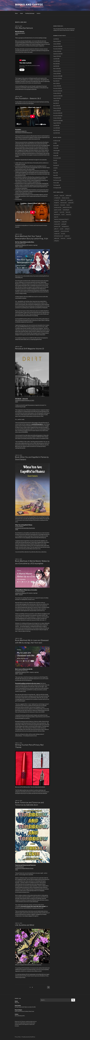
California (68, 195)
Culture (54, 153)
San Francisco (56, 180)
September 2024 (57, 53)
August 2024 (56, 56)
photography (65, 226)
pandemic (57, 226)
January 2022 (56, 85)
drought (56, 202)
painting (63, 224)
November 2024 (56, 48)
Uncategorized (56, 187)
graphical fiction (67, 207)
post (61, 228)
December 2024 (56, 46)
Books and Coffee (29, 4)
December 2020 (56, 113)
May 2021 (55, 103)
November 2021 (56, 90)
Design (54, 155)
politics (56, 228)
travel (63, 233)
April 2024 (55, 66)
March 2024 (56, 68)
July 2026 (55, 38)
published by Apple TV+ (21, 131)
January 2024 (56, 73)
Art (54, 143)
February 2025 (56, 41)
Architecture (56, 140)
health (56, 212)
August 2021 (56, 98)
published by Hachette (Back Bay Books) (25, 528)
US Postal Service (58, 236)
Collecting (55, 150)
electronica (63, 202)
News (54, 175)
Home (16, 13)
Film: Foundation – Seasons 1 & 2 (28, 98)
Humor (68, 212)
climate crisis (65, 197)
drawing (70, 200)
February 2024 (56, 71)
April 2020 (55, 132)
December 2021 (56, 88)
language (57, 221)
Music (54, 172)
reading (56, 231)
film (68, 205)
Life (54, 167)
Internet (68, 214)
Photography (56, 177)
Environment (56, 158)
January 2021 (56, 110)
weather (67, 236)
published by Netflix (20, 33)
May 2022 (55, 80)
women (63, 238)
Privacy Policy (18, 1036)
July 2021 (55, 100)
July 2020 (55, 125)
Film (54, 160)
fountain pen (57, 207)
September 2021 (56, 95)
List (54, 170)
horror (62, 212)
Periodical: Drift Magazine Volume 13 (29, 349)
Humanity (55, 165)
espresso (70, 202)
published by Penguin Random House (24, 868)
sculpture (56, 233)
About (21, 13)
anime (56, 195)
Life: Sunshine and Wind (24, 925)
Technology (55, 185)
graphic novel (57, 209)
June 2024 (55, 61)
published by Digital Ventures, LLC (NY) (24, 400)
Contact (38, 13)
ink (62, 214)
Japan (56, 216)
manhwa (57, 224)
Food (54, 163)
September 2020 (57, 120)
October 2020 (56, 118)
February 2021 (56, 108)
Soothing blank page (29, 13)
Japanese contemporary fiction (61, 219)
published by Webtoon (20, 245)
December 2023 (56, 76)
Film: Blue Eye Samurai (24, 28)
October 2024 (56, 51)
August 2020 (56, 123)
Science (55, 182)
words (69, 238)
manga (64, 221)
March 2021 (56, 105)
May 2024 (55, 63)
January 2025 (56, 43)
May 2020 (55, 130)
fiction (62, 205)
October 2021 (56, 93)
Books (54, 145)
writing (56, 240)
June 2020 (55, 128)
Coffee (54, 148)
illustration (57, 214)
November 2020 (56, 115)
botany (62, 195)
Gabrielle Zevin (20, 866)
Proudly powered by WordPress (28, 1036)
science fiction (65, 231)
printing (67, 228)
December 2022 (56, 78)
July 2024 (55, 58)
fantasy (56, 205)
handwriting (66, 209)
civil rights (57, 197)
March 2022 (56, 83)
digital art (63, 200)
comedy (56, 200)
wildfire (56, 238)
